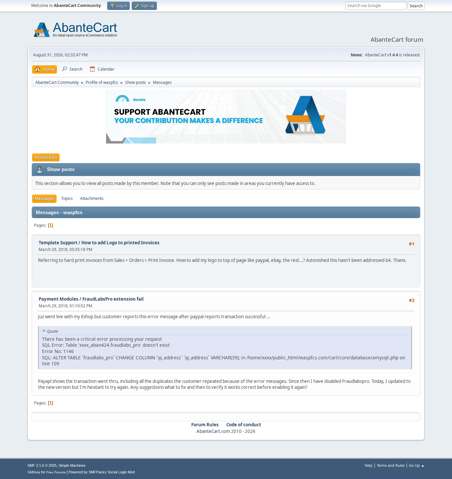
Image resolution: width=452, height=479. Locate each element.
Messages (44, 198)
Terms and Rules (391, 465)
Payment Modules (58, 299)
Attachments (92, 198)
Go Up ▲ (417, 465)
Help (369, 465)
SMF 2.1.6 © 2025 (42, 465)
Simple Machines (72, 465)
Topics (67, 198)
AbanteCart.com (213, 431)
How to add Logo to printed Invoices (120, 243)
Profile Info (46, 157)
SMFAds (33, 472)
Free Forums (56, 472)
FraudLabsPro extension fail (113, 299)
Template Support (58, 243)
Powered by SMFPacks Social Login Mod (101, 472)
